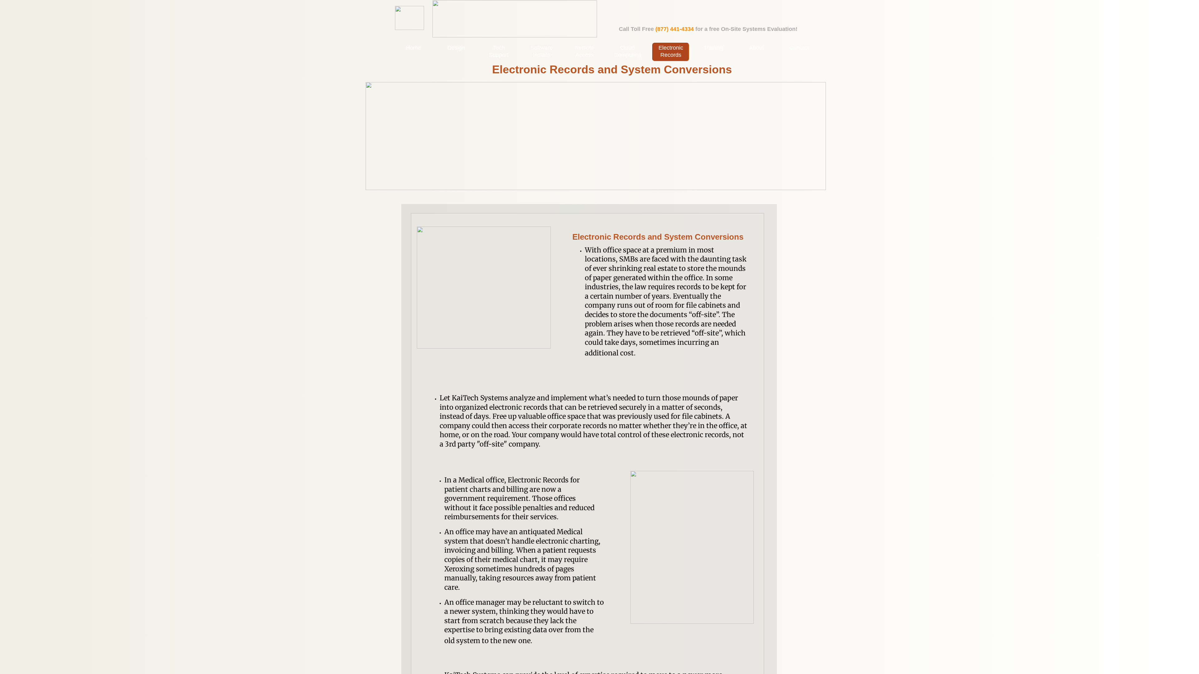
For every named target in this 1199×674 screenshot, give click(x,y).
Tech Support (499, 51)
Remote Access (584, 51)
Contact (799, 48)
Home (413, 48)
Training (713, 48)
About (756, 48)
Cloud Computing (627, 51)
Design (456, 48)
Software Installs (541, 51)
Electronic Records (671, 51)
